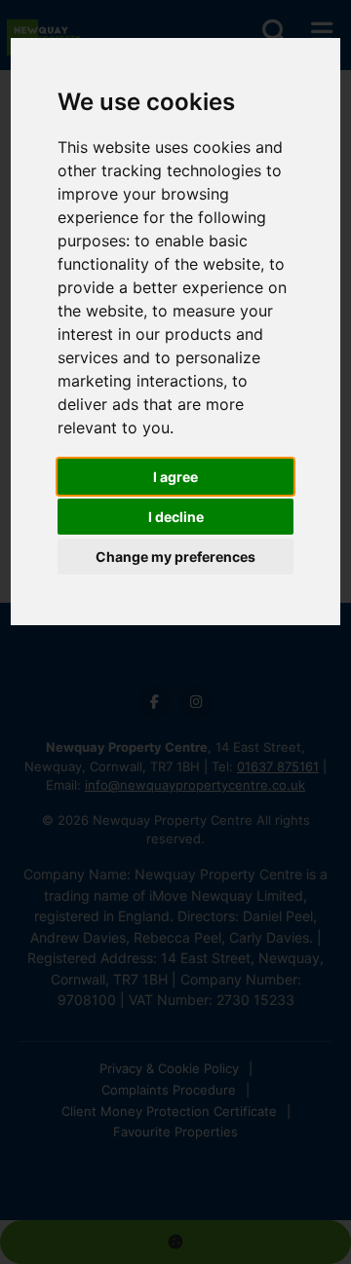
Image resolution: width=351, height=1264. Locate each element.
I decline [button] (176, 516)
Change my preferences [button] (175, 556)
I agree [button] (175, 476)
